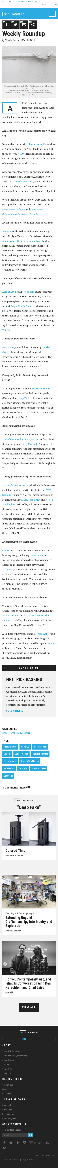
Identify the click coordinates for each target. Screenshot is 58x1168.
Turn (21, 153)
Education (6, 1094)
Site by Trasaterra (27, 1160)
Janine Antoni (36, 144)
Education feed (8, 1114)
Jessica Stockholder (30, 761)
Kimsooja (33, 444)
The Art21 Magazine (11, 1051)
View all (29, 1007)
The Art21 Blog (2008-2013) (14, 1055)
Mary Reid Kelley (31, 499)
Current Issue (8, 1085)
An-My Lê (7, 231)
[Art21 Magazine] (13, 12)
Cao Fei (6, 550)
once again (28, 291)
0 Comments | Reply (15, 787)
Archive (5, 1064)
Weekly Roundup (20, 733)
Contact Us (7, 1069)
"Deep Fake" (29, 807)
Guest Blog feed (9, 1118)
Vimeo (5, 330)
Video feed (7, 1109)
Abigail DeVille (10, 291)
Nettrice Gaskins (24, 679)
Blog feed (6, 1105)
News (5, 733)
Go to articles (14, 710)
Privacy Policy (39, 1155)
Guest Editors (8, 1060)
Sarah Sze (29, 615)
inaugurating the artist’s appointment (22, 241)
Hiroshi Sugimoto (40, 388)
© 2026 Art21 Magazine (12, 1160)
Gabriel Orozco (21, 754)
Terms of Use (50, 1155)
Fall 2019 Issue (25, 800)
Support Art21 (8, 1073)
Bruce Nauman (10, 615)
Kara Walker (44, 634)
